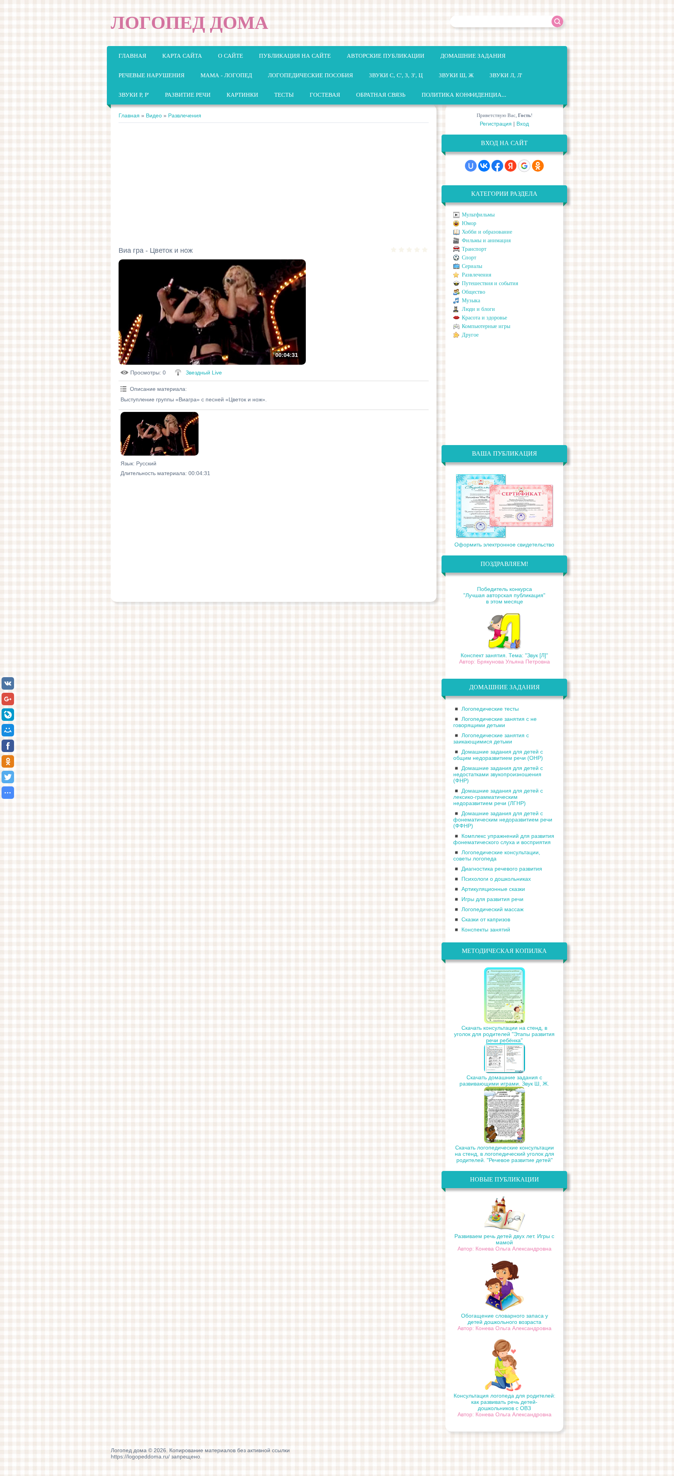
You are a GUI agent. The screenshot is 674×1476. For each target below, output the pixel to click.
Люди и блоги (478, 309)
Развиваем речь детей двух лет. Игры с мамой (504, 1239)
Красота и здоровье (484, 318)
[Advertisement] (274, 181)
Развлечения (184, 115)
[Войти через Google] (524, 166)
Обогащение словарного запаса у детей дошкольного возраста (504, 1319)
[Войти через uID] (471, 166)
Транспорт (474, 249)
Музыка (471, 300)
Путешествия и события (490, 283)
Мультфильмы (478, 215)
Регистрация (496, 124)
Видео (154, 115)
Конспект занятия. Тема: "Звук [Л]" (504, 655)
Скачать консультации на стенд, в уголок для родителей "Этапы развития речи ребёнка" (504, 1034)
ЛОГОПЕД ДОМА (189, 22)
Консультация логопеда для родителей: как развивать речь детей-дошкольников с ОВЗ (504, 1402)
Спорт (469, 258)
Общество (473, 292)
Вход (522, 124)
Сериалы (472, 266)
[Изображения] (160, 434)
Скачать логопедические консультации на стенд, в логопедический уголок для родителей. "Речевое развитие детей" (504, 1153)
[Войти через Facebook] (497, 166)
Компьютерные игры (486, 326)
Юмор (469, 223)
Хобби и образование (487, 232)
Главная (129, 115)
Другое (470, 335)
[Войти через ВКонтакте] (484, 166)
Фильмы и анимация (486, 240)
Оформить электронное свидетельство (504, 544)
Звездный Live (204, 372)
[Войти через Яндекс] (510, 166)
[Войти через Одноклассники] (538, 166)
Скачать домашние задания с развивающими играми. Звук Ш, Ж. (504, 1080)
